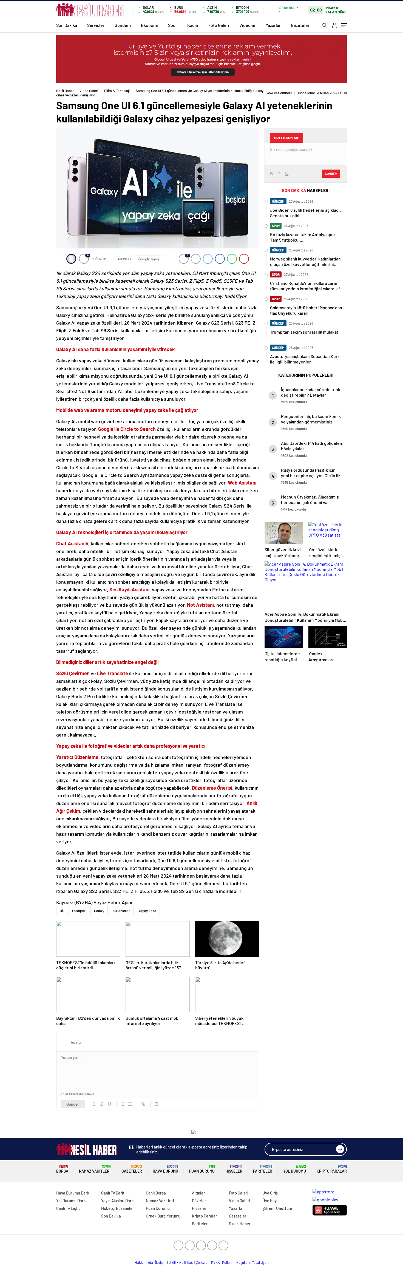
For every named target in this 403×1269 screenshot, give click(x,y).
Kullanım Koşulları (236, 1262)
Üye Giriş (270, 1192)
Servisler (95, 25)
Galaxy (99, 911)
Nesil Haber (65, 90)
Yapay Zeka (147, 911)
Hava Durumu (165, 1169)
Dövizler (199, 1200)
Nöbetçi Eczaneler (117, 1208)
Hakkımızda (144, 1262)
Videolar (247, 25)
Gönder (72, 1104)
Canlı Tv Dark (112, 1192)
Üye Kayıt (270, 1200)
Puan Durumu (202, 1169)
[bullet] (130, 1104)
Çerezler (202, 1262)
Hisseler (233, 1169)
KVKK (215, 1262)
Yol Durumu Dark (71, 1200)
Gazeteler (300, 25)
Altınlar (198, 1192)
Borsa (62, 1169)
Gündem (123, 25)
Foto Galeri (218, 25)
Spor (172, 25)
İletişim (160, 1262)
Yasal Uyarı (260, 1262)
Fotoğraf (79, 911)
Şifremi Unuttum (277, 1208)
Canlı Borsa (156, 1192)
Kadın (192, 25)
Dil (62, 911)
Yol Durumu (294, 1169)
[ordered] (122, 1104)
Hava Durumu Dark (72, 1192)
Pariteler (262, 1169)
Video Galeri (89, 90)
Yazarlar (273, 25)
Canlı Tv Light (68, 1208)
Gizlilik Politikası (181, 1262)
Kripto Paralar (332, 1169)
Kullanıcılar (121, 911)
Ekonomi (149, 25)
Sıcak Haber (240, 1223)
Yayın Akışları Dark (117, 1200)
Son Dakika (66, 25)
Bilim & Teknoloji (117, 90)
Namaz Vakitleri (94, 1169)
